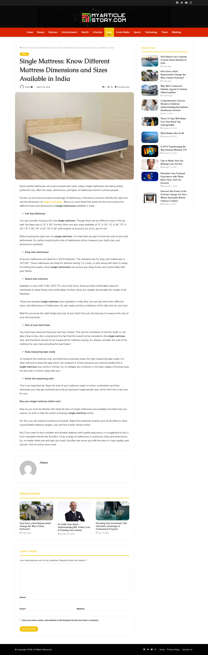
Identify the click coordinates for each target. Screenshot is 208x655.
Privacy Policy (173, 649)
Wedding (176, 32)
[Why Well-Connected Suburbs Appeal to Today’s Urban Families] (149, 90)
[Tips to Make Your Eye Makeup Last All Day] (149, 164)
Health (85, 32)
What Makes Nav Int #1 (172, 133)
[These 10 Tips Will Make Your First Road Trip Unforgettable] (149, 121)
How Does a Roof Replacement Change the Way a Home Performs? (35, 526)
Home (30, 32)
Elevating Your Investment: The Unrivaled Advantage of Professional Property (111, 526)
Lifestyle (97, 32)
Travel (164, 32)
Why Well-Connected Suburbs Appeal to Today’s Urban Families (173, 89)
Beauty (40, 32)
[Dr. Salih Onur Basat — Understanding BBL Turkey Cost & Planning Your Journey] (74, 511)
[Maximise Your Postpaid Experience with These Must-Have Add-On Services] (149, 176)
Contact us (187, 649)
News (109, 32)
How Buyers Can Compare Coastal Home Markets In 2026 (173, 59)
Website (81, 609)
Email (23, 609)
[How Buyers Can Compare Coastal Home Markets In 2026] (149, 61)
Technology (151, 32)
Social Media (122, 32)
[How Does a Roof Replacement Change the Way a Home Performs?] (36, 510)
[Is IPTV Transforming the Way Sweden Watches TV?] (149, 151)
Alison (44, 462)
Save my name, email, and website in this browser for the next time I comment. (60, 620)
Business (53, 32)
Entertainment (69, 32)
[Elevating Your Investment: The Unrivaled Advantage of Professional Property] (112, 510)
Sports (137, 32)
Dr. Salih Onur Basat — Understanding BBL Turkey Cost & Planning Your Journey (74, 527)
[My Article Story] (104, 18)
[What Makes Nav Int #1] (149, 137)
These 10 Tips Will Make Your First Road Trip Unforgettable (173, 121)
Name (23, 597)
